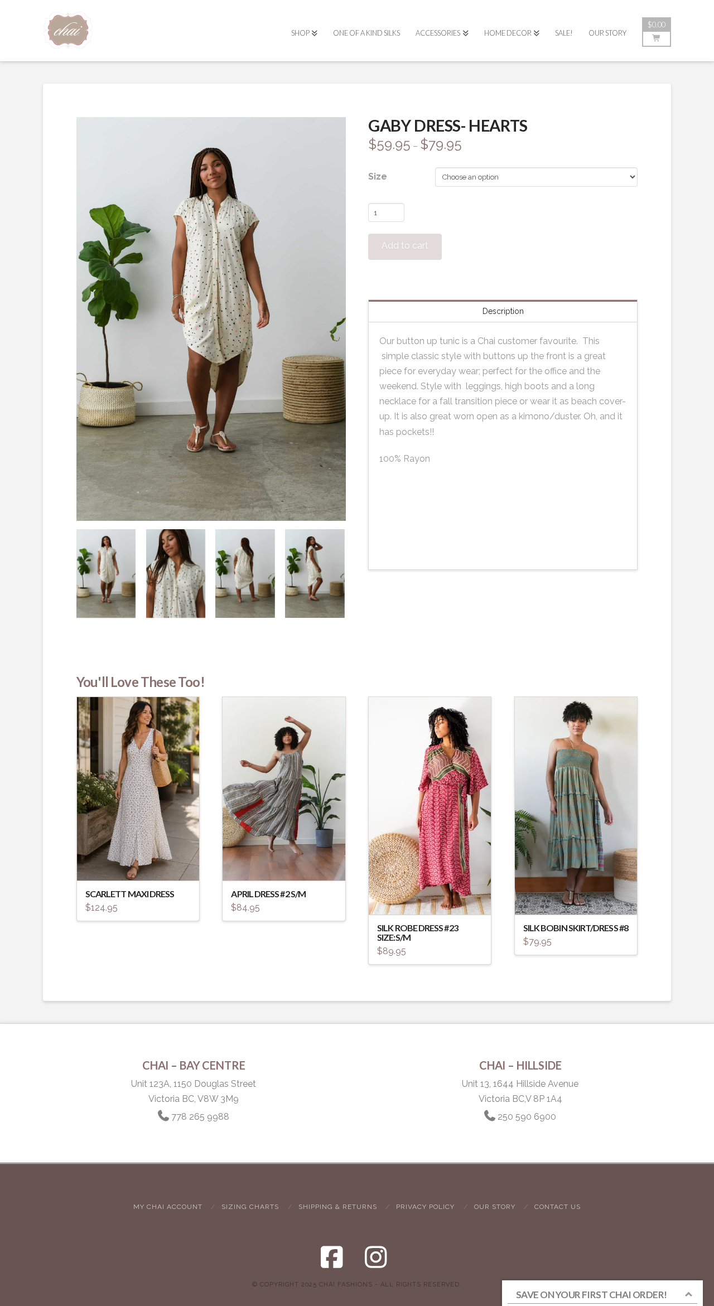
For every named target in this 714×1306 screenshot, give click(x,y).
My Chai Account (167, 1207)
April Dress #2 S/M (268, 893)
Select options (141, 862)
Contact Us (557, 1207)
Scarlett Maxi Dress (130, 893)
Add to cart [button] (289, 862)
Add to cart (405, 245)
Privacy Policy (425, 1207)
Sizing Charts (250, 1207)
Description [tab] (503, 311)
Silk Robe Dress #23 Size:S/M (417, 932)
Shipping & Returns (337, 1207)
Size (377, 176)
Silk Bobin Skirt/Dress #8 (575, 927)
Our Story (494, 1207)
